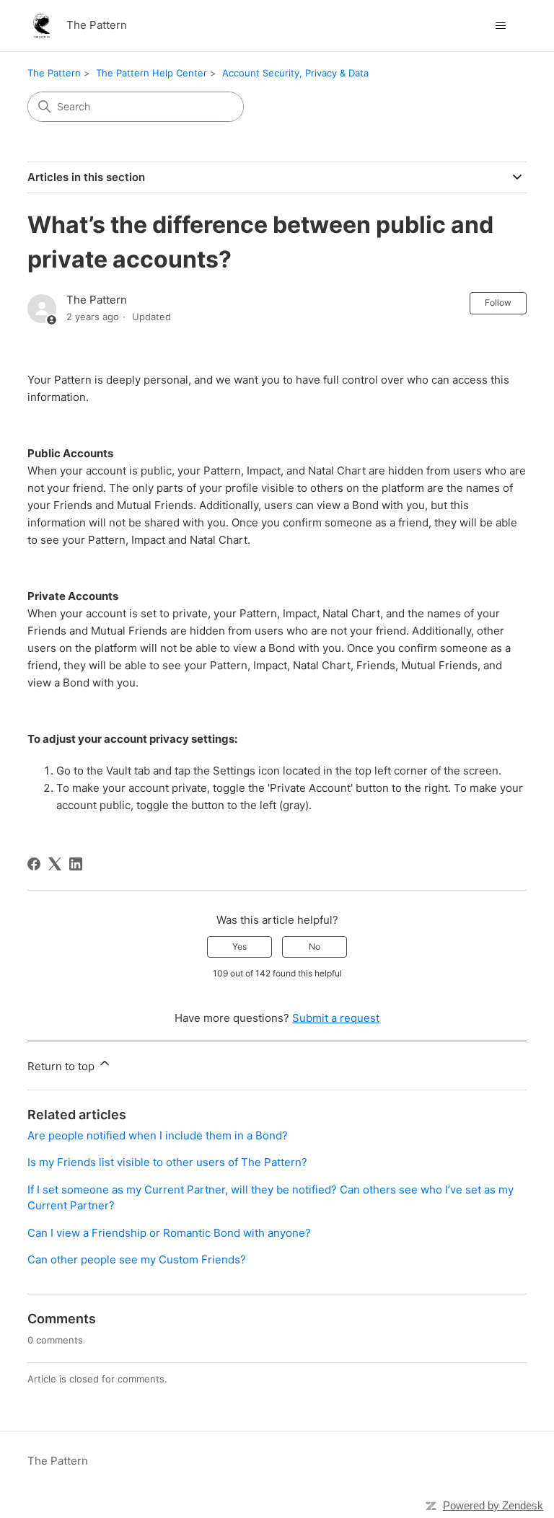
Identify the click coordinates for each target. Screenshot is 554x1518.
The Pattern (54, 73)
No (314, 946)
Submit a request (335, 1018)
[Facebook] (33, 863)
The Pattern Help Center (151, 73)
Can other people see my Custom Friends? (136, 1259)
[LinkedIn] (75, 863)
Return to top (62, 1066)
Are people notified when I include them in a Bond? (157, 1135)
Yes (239, 946)
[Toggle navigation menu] (501, 25)
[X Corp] (54, 863)
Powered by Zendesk (493, 1505)
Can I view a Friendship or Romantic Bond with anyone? (169, 1233)
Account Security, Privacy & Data (295, 73)
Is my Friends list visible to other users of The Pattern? (167, 1162)
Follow (498, 302)
